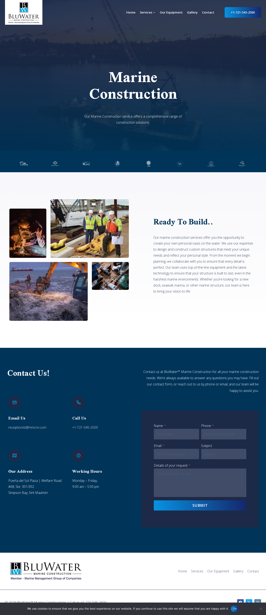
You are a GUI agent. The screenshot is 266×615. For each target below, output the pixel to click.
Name (160, 425)
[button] (27, 233)
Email (159, 445)
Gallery (192, 12)
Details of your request (172, 465)
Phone (207, 425)
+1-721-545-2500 (243, 12)
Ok (235, 608)
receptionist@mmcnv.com (27, 427)
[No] (261, 609)
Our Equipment (171, 12)
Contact (208, 12)
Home (130, 12)
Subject (206, 445)
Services (197, 571)
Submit (200, 505)
